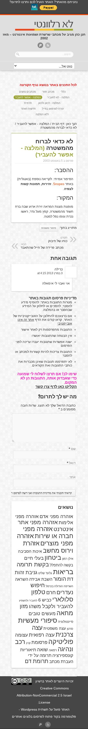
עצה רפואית (42, 635)
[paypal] (40, 45)
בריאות (63, 572)
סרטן (70, 628)
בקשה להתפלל (61, 565)
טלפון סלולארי (52, 596)
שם (73, 449)
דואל (72, 463)
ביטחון (53, 557)
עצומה (21, 635)
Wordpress (29, 709)
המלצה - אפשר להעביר (28, 97)
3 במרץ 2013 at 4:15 (50, 273)
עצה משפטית (54, 628)
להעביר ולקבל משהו (51, 606)
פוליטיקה (60, 641)
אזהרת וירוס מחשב (48, 547)
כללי (63, 91)
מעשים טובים (42, 613)
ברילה (58, 269)
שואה (42, 649)
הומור (59, 579)
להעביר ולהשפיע (28, 600)
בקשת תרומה (33, 564)
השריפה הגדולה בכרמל (59, 586)
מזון (24, 606)
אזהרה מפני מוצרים (45, 539)
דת (70, 579)
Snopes (58, 184)
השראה (21, 579)
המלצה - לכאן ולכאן (49, 103)
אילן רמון (67, 558)
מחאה (65, 613)
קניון (28, 643)
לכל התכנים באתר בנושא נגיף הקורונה (48, 85)
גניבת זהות (26, 572)
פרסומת (39, 642)
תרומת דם (36, 661)
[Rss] (48, 45)
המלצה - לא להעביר (58, 97)
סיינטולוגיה (65, 621)
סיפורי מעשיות (48, 228)
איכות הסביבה (30, 551)
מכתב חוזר (48, 91)
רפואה (53, 650)
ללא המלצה (42, 114)
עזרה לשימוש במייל (53, 108)
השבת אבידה (40, 579)
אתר (72, 477)
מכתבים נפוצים (27, 91)
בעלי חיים (34, 558)
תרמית (28, 103)
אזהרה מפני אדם (56, 516)
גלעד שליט (45, 573)
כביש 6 (44, 599)
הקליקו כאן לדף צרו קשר (56, 387)
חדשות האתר (28, 108)
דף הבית (58, 124)
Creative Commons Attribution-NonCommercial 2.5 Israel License (44, 695)
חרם (51, 592)
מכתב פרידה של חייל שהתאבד (42, 246)
